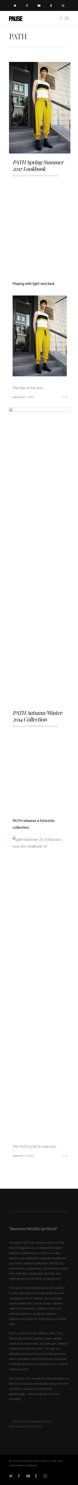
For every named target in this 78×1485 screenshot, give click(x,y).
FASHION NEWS (36, 176)
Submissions (17, 1426)
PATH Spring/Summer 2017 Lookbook (38, 165)
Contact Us (35, 1426)
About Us (17, 1421)
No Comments (51, 176)
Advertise (33, 1421)
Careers (46, 1421)
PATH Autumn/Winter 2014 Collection (37, 716)
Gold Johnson (21, 176)
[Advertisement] (39, 234)
